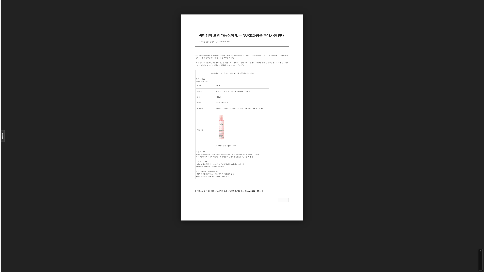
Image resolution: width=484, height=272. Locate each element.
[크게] (480, 254)
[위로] (480, 261)
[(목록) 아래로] (480, 265)
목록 (2, 136)
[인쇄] (480, 268)
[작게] (480, 258)
